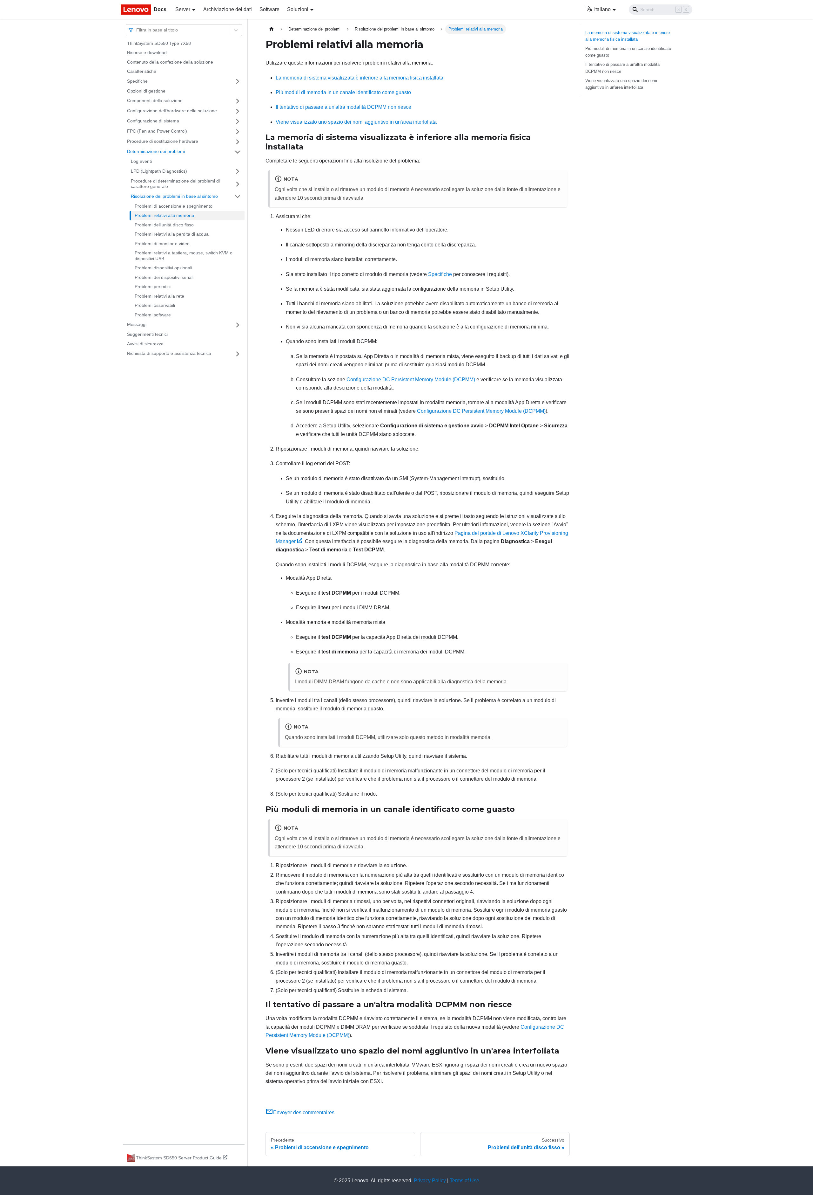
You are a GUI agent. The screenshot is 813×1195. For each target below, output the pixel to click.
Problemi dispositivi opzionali (163, 268)
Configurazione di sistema (153, 121)
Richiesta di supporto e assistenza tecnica (169, 353)
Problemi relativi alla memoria (164, 215)
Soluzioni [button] (297, 9)
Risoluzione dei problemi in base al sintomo (174, 196)
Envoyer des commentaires (303, 1112)
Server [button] (182, 9)
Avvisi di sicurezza (145, 343)
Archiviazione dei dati (227, 9)
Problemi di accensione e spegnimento (173, 206)
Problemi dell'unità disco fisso (164, 224)
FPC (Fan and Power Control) (157, 131)
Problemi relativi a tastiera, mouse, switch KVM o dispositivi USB (183, 256)
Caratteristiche (141, 71)
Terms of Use (464, 1180)
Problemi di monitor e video (162, 243)
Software (269, 9)
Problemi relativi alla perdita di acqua (172, 234)
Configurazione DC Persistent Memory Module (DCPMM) (410, 379)
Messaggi (136, 324)
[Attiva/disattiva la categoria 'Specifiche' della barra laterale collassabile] (238, 81)
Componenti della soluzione (155, 100)
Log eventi (141, 161)
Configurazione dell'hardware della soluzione (172, 111)
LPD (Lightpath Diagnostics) (159, 171)
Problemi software (153, 314)
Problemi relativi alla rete (159, 296)
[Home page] (271, 29)
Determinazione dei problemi (156, 151)
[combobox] (137, 30)
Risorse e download (147, 52)
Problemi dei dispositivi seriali (164, 277)
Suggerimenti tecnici (147, 334)
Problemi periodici (153, 286)
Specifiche (137, 81)
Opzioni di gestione (146, 90)
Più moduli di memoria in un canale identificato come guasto (343, 92)
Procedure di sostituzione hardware (162, 141)
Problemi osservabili (155, 305)
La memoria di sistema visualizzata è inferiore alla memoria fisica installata (359, 77)
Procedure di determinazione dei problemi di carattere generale (175, 183)
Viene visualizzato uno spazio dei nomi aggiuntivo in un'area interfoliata (356, 122)
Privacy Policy (430, 1180)
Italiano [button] (602, 9)
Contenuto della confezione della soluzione (170, 62)
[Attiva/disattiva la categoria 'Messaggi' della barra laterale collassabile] (238, 325)
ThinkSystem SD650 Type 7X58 (159, 43)
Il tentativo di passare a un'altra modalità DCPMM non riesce (343, 107)
